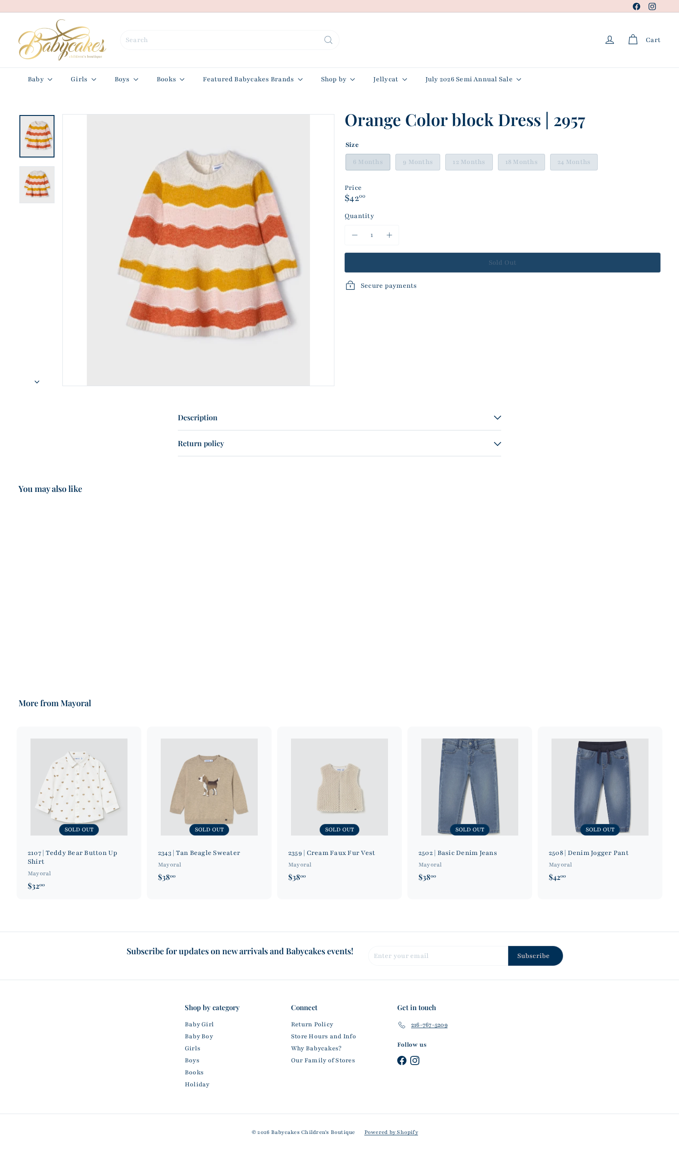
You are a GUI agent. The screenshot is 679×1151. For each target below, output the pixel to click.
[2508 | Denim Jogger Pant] (600, 809)
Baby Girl (199, 1024)
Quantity (359, 216)
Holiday (197, 1084)
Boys (123, 79)
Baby (36, 79)
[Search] (328, 40)
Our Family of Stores (323, 1060)
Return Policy (312, 1024)
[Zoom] (198, 250)
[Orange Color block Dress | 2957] (68, 589)
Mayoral (76, 703)
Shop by (334, 79)
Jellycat (386, 79)
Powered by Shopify (391, 1132)
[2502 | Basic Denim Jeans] (469, 809)
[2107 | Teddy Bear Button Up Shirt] (78, 813)
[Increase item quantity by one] (389, 235)
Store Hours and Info (323, 1036)
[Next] (36, 379)
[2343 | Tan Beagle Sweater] (209, 809)
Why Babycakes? (316, 1048)
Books (167, 79)
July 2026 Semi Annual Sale (469, 79)
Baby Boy (199, 1036)
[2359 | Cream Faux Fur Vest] (339, 809)
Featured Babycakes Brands (249, 79)
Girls (80, 79)
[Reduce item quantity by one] (354, 235)
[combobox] (230, 40)
